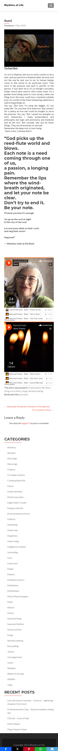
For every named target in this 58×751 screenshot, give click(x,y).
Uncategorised (14, 657)
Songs (24, 391)
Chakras (11, 469)
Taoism (10, 651)
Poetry (18, 391)
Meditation (12, 585)
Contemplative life (36, 387)
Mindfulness (13, 591)
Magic (10, 568)
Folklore (11, 519)
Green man (12, 530)
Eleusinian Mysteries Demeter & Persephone (27, 406)
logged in (25, 423)
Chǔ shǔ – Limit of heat (18, 718)
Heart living (13, 541)
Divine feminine (14, 491)
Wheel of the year (15, 673)
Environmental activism (18, 513)
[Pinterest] (29, 749)
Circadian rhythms (16, 475)
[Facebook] (6, 749)
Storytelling (13, 646)
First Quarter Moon (43, 409)
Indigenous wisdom (16, 546)
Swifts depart (13, 723)
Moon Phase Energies (17, 596)
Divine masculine (15, 497)
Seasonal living (14, 618)
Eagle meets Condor (17, 502)
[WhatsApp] (40, 749)
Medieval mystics (15, 579)
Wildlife (11, 679)
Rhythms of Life (14, 5)
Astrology (12, 458)
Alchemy (11, 447)
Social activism (14, 629)
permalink (23, 394)
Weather (11, 668)
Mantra (11, 574)
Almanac (11, 453)
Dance (10, 486)
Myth (10, 602)
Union (10, 662)
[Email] (52, 749)
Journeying (12, 552)
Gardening (12, 524)
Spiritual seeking (35, 391)
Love (12, 391)
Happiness (12, 535)
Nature (10, 607)
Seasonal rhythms (15, 624)
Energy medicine (15, 508)
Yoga (9, 684)
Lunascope (12, 563)
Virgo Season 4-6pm (17, 729)
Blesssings (12, 464)
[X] (17, 749)
